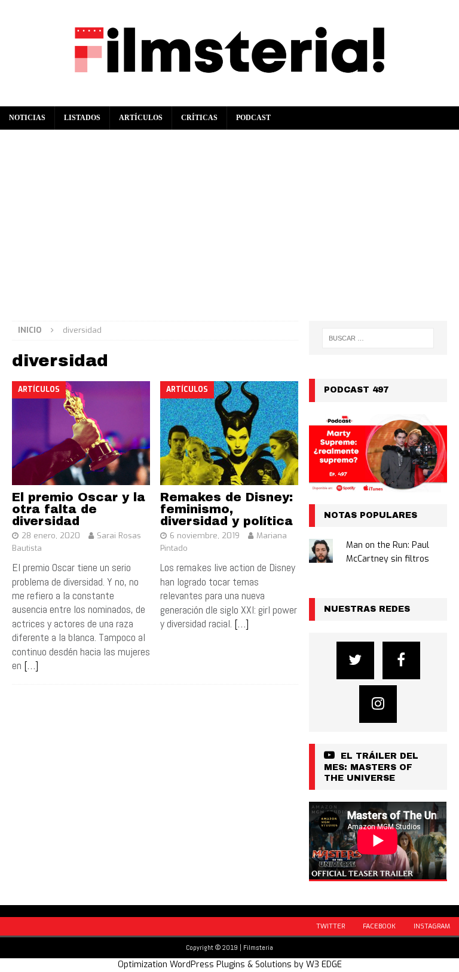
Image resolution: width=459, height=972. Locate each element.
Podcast (253, 118)
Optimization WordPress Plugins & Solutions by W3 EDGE (230, 964)
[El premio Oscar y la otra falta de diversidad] (81, 433)
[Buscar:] (378, 338)
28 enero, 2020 (51, 536)
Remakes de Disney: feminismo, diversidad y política (226, 509)
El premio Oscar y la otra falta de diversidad (78, 509)
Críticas (199, 118)
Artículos (141, 118)
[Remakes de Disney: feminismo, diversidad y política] (229, 433)
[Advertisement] (229, 219)
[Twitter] (355, 660)
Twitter (330, 926)
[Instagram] (378, 704)
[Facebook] (401, 660)
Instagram (432, 926)
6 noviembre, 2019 (205, 536)
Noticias (27, 118)
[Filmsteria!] (229, 99)
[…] (31, 665)
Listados (82, 118)
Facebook (379, 926)
